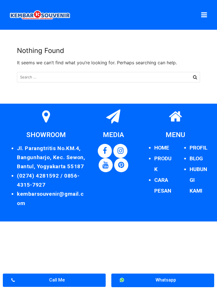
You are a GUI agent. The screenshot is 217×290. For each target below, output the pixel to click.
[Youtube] (106, 165)
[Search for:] (108, 77)
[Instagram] (120, 151)
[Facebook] (105, 151)
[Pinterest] (121, 165)
